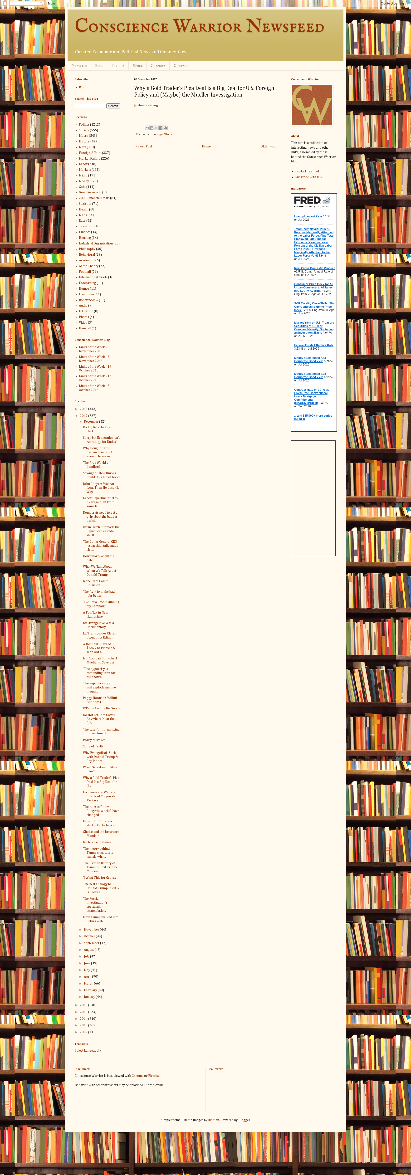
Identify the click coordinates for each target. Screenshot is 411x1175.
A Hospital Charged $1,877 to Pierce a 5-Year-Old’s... (99, 648)
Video (83, 322)
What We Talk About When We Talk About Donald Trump (99, 570)
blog (294, 161)
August (89, 949)
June (87, 963)
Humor (84, 288)
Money (84, 181)
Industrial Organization (96, 243)
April (88, 976)
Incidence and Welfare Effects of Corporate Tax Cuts (99, 796)
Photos (84, 317)
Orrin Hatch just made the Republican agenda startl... (101, 531)
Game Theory (88, 266)
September (92, 943)
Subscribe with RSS (308, 177)
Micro (83, 175)
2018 (84, 409)
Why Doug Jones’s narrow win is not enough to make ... (98, 452)
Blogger (244, 1120)
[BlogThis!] (151, 128)
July (87, 956)
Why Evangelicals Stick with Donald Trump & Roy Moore (100, 757)
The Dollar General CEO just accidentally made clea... (100, 545)
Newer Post (143, 146)
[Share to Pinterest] (165, 128)
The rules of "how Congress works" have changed (101, 811)
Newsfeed (79, 65)
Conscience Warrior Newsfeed (199, 27)
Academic (86, 260)
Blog (99, 65)
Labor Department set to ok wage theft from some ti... (100, 502)
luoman (213, 1120)
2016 (84, 1005)
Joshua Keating (146, 105)
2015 (84, 1012)
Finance (84, 232)
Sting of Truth (93, 746)
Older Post (268, 146)
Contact (181, 65)
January (90, 997)
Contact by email (307, 171)
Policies (118, 65)
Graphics (158, 65)
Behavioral (87, 254)
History (84, 141)
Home (206, 146)
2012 (84, 1032)
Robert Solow (88, 300)
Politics (84, 124)
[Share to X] (156, 128)
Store (137, 65)
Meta (82, 147)
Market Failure (89, 158)
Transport (86, 226)
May (87, 970)
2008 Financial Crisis (94, 198)
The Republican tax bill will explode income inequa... (99, 687)
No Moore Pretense (97, 842)
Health (83, 209)
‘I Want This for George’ (100, 877)
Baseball (85, 328)
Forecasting (87, 283)
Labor (83, 164)
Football (85, 271)
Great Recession (90, 192)
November (92, 929)
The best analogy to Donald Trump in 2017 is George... (101, 888)
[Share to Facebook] (160, 128)
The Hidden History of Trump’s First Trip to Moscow (100, 867)
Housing (85, 237)
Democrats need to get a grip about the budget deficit (100, 516)
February (91, 990)
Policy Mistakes (94, 740)
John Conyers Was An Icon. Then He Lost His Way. (101, 488)
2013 (84, 1025)
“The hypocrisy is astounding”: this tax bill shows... (99, 673)
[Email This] (147, 128)
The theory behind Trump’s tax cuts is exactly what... (98, 852)
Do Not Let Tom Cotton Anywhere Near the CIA (99, 719)
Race (82, 220)
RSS (81, 87)
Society (84, 130)
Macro (83, 135)
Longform (86, 294)
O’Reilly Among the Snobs (101, 708)
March (89, 983)
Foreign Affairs (162, 134)
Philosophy (87, 249)
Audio (83, 305)
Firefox (153, 1075)
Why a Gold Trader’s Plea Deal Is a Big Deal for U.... (101, 782)
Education (86, 311)
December (91, 421)
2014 (84, 1018)
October (90, 936)
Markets (85, 169)
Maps (83, 215)
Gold (82, 187)
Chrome (137, 1075)
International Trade (93, 277)
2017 (84, 416)
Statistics (85, 203)
